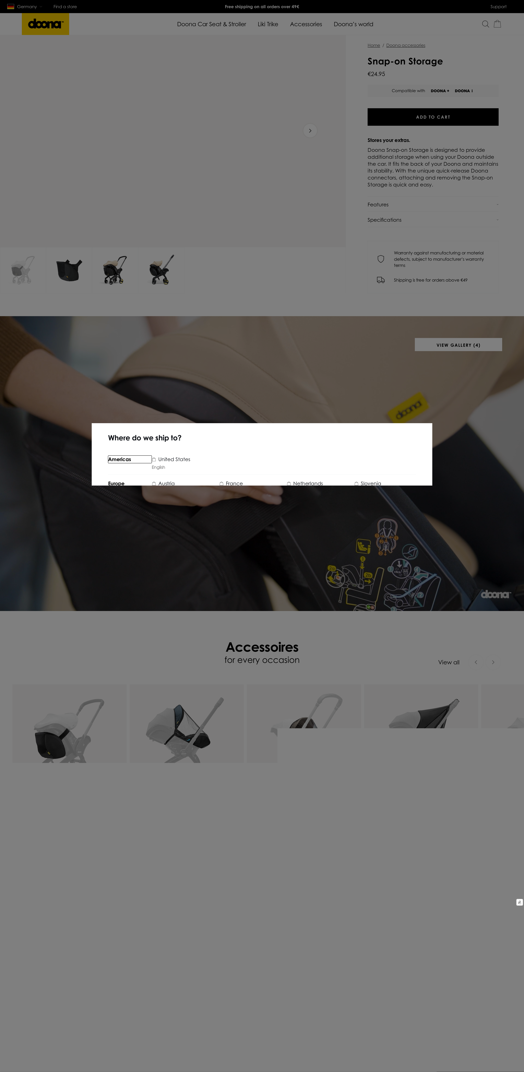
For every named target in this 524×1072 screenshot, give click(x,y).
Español (362, 519)
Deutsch (160, 491)
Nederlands (186, 519)
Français (160, 519)
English (158, 467)
